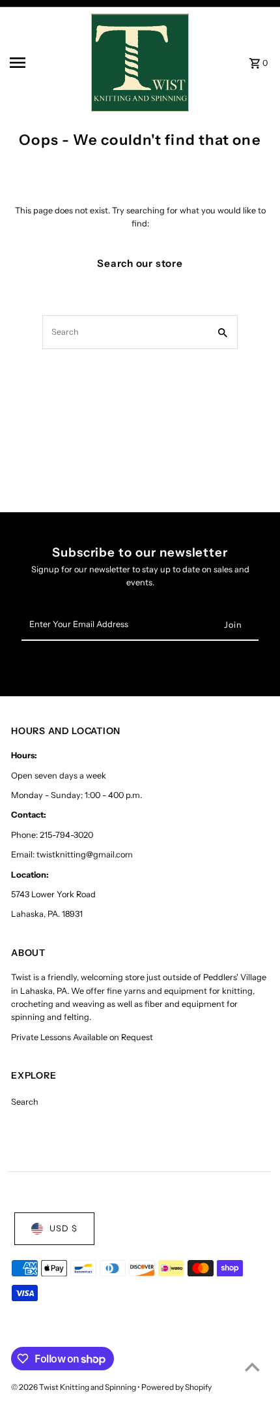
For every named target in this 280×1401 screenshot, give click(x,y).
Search (24, 1102)
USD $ (63, 1228)
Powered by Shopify (176, 1387)
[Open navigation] (46, 62)
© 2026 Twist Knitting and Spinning (74, 1387)
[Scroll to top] (252, 1366)
